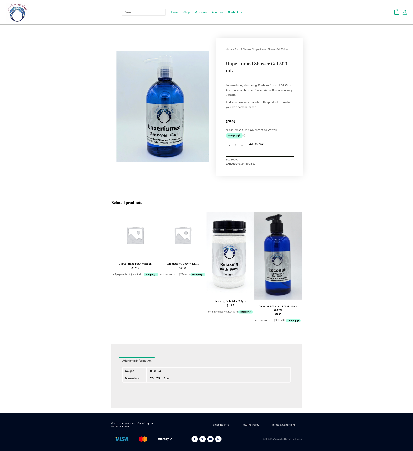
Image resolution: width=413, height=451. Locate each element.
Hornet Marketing (293, 439)
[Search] (164, 12)
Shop (186, 12)
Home (174, 12)
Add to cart (257, 144)
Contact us (235, 12)
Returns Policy (250, 424)
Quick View (135, 256)
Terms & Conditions (283, 424)
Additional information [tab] (136, 360)
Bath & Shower (243, 49)
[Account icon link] (404, 12)
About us (217, 12)
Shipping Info (221, 424)
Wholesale (201, 12)
